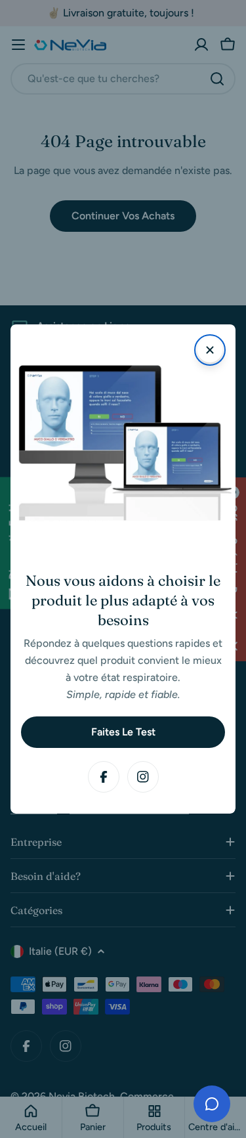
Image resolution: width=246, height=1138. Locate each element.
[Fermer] (209, 350)
